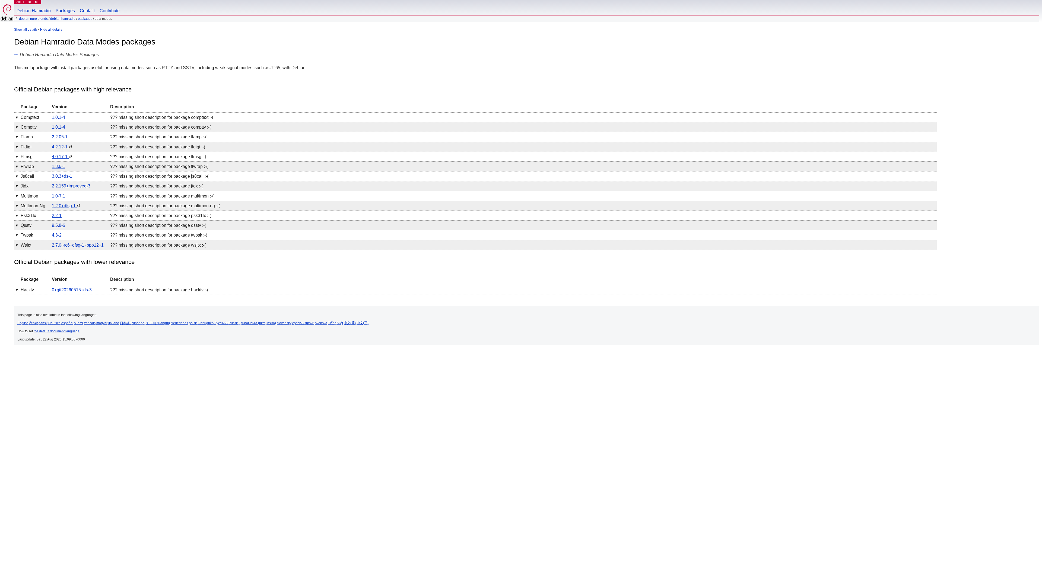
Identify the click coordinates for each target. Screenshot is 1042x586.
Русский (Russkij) (227, 323)
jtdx (24, 186)
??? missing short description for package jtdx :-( (156, 186)
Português (206, 323)
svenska (321, 323)
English (22, 323)
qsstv (26, 225)
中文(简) (350, 323)
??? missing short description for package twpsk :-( (158, 235)
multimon (29, 196)
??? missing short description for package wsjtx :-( (158, 245)
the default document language (57, 331)
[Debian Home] (7, 11)
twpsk (27, 235)
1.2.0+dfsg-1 (64, 205)
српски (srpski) (303, 323)
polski (193, 323)
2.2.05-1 (60, 137)
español (67, 323)
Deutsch (54, 323)
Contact (87, 10)
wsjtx (26, 245)
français (90, 323)
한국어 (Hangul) (158, 323)
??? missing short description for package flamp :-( (158, 137)
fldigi (26, 147)
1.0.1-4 (58, 117)
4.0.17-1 (60, 156)
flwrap (27, 166)
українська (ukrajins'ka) (258, 323)
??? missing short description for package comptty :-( (160, 127)
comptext (30, 117)
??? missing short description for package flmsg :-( (158, 156)
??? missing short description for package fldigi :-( (157, 147)
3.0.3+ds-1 (62, 176)
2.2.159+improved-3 (71, 186)
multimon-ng (33, 205)
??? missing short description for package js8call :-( (159, 176)
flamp (27, 137)
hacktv (27, 290)
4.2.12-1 (60, 147)
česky (33, 323)
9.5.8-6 (58, 225)
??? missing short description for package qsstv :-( (158, 225)
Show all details (25, 29)
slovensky (284, 323)
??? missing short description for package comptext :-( (161, 117)
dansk (43, 323)
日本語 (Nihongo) (132, 323)
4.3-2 (57, 235)
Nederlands (179, 323)
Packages (65, 10)
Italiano (113, 323)
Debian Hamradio (34, 10)
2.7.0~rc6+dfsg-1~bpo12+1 (78, 245)
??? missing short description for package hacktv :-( (159, 290)
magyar (101, 323)
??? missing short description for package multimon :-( (162, 196)
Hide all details (51, 29)
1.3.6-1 (58, 166)
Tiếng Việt (335, 323)
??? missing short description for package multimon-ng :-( (165, 205)
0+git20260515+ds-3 (72, 290)
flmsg (27, 156)
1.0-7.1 (58, 196)
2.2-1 (57, 215)
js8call (27, 176)
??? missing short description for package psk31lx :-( (160, 215)
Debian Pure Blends (33, 19)
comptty (29, 127)
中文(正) (362, 323)
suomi (78, 323)
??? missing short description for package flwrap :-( (159, 166)
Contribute (110, 10)
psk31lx (28, 215)
